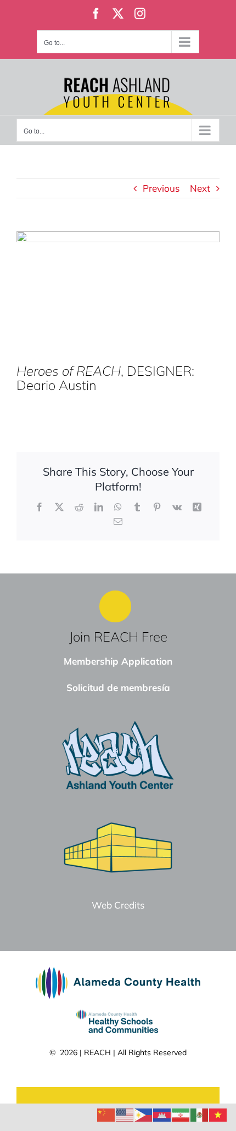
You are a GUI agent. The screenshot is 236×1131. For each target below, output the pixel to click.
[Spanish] (199, 1113)
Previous (161, 188)
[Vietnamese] (218, 1113)
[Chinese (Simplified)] (106, 1113)
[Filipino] (143, 1113)
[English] (125, 1113)
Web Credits (118, 905)
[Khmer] (162, 1113)
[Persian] (181, 1113)
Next (200, 188)
